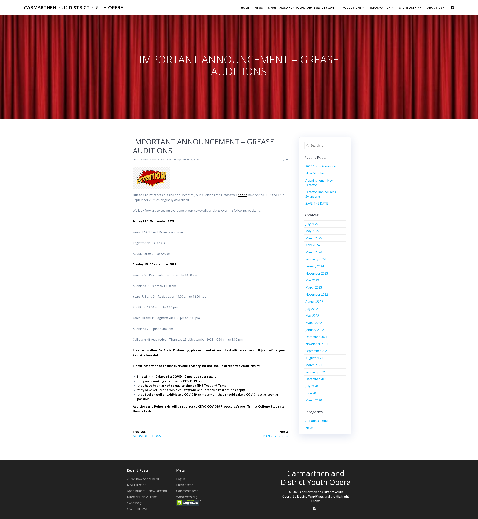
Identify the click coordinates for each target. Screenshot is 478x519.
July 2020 (311, 386)
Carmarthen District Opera (74, 7)
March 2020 (313, 400)
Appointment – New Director (147, 491)
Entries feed (184, 485)
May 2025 (312, 231)
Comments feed (187, 491)
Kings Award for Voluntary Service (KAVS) (302, 7)
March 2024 (313, 252)
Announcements (162, 159)
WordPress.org (186, 497)
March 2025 (313, 238)
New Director (314, 173)
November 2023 (316, 273)
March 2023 (313, 287)
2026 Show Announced (321, 166)
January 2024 (314, 266)
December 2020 (316, 379)
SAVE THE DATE (316, 203)
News (259, 7)
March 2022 (313, 323)
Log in (180, 479)
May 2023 (312, 280)
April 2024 (312, 245)
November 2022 (316, 294)
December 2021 (316, 337)
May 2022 (312, 316)
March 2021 (313, 365)
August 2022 (314, 302)
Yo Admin (142, 159)
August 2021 (314, 358)
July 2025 (311, 224)
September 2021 (316, 351)
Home (245, 7)
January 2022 (314, 330)
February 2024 (315, 259)
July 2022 (311, 309)
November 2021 (316, 344)
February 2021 (315, 372)
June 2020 (312, 393)
